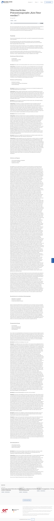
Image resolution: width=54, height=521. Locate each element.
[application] (27, 23)
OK (32, 519)
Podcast (15, 20)
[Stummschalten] (40, 23)
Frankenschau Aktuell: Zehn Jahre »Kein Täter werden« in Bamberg (11, 489)
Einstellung (28, 519)
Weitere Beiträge (27, 500)
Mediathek (12, 20)
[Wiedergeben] (11, 23)
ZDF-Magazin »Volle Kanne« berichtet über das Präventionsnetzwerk (30, 489)
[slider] (42, 23)
